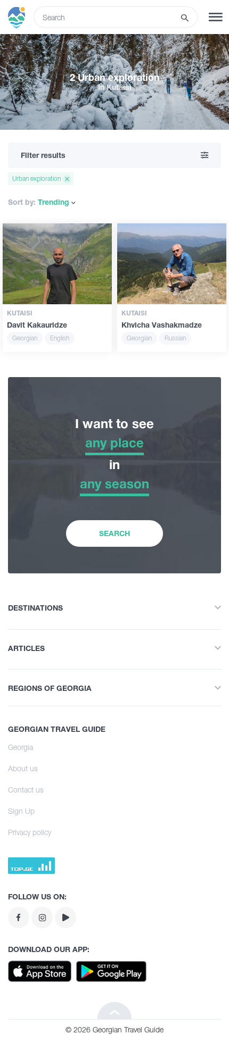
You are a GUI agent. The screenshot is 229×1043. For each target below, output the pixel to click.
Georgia (20, 747)
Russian (175, 338)
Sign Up (21, 810)
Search (114, 533)
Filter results (43, 155)
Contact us (26, 789)
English (59, 338)
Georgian (24, 338)
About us (23, 768)
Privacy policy (29, 832)
